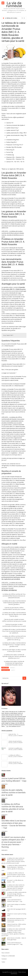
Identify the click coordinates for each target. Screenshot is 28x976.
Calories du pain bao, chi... (14, 762)
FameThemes (14, 973)
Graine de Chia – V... (13, 734)
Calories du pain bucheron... (15, 741)
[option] (15, 18)
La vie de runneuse (14, 4)
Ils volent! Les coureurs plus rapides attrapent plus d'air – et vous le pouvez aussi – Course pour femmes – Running (14, 842)
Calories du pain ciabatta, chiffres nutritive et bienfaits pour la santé (14, 792)
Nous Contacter (6, 953)
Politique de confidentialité (8, 956)
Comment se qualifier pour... (15, 748)
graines (13, 670)
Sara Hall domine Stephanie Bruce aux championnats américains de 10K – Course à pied (16, 920)
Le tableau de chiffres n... (14, 755)
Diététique (12, 667)
